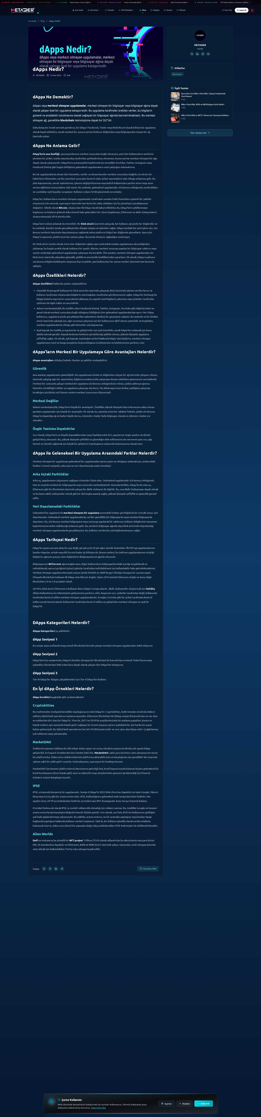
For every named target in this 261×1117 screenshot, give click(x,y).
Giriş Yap (228, 10)
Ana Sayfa (32, 21)
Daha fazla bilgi (98, 1107)
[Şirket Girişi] (252, 10)
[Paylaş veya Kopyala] (62, 868)
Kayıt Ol (243, 10)
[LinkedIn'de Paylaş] (56, 868)
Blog (43, 21)
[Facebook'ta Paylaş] (50, 868)
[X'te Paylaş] (44, 868)
